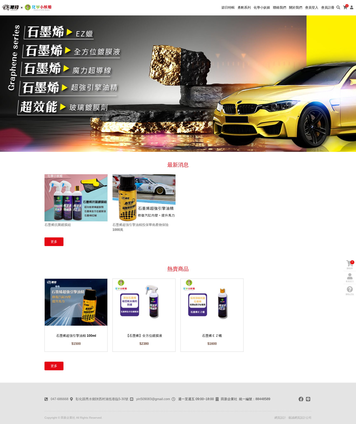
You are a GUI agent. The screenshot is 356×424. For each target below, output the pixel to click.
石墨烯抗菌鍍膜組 (57, 225)
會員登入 (350, 281)
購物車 (350, 265)
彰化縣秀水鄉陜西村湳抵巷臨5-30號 (102, 399)
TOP (350, 363)
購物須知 (350, 294)
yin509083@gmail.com (153, 399)
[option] (178, 83)
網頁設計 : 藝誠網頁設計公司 (293, 417)
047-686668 (59, 399)
